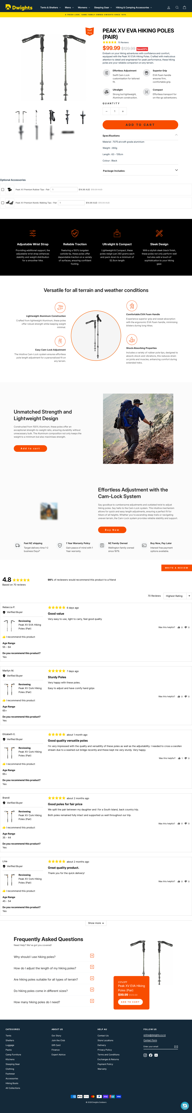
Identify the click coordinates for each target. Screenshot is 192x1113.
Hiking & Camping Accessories (133, 7)
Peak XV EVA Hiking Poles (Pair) (138, 33)
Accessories (12, 1078)
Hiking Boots (12, 1083)
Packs (9, 1049)
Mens (68, 7)
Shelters (10, 1040)
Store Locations (105, 1040)
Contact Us (103, 1035)
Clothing (10, 1069)
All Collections (13, 1088)
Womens (83, 7)
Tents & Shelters (49, 7)
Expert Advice (58, 1054)
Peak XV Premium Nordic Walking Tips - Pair (36, 203)
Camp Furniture (13, 1054)
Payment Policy (105, 1064)
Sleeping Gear (102, 7)
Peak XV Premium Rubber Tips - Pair (32, 189)
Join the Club (58, 1040)
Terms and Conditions (108, 1054)
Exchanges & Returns (108, 1059)
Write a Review (176, 568)
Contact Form (150, 1040)
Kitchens (10, 1059)
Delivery (102, 1045)
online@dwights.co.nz (155, 1035)
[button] (185, 1106)
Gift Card (56, 1045)
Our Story (56, 1035)
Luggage (10, 1045)
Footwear (10, 1073)
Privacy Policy (105, 1049)
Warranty (102, 1069)
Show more (94, 923)
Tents (8, 1035)
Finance (56, 1049)
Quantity (111, 103)
